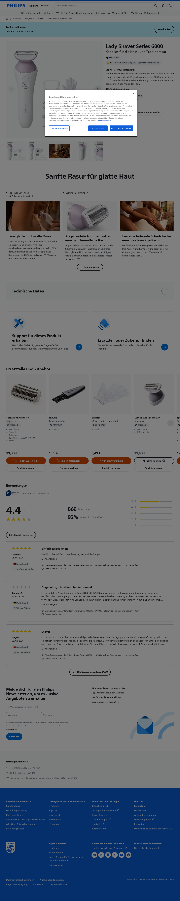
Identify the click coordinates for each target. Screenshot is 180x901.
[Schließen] (133, 93)
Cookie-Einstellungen (59, 128)
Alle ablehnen (98, 128)
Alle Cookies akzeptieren (121, 128)
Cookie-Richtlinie (104, 120)
